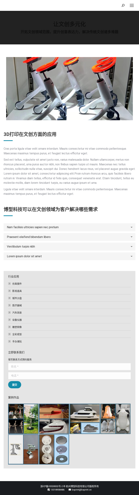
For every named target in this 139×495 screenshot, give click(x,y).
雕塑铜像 (17, 327)
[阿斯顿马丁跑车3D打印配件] (54, 419)
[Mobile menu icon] (131, 5)
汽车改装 (17, 312)
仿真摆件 (17, 283)
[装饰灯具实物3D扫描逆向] (54, 449)
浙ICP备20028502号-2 (51, 486)
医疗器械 (17, 305)
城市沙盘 (17, 298)
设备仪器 (17, 319)
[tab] (69, 227)
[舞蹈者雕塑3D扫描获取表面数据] (23, 419)
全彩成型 (17, 334)
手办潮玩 (17, 341)
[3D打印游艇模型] (85, 419)
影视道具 (17, 290)
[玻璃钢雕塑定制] (115, 419)
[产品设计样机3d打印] (23, 449)
